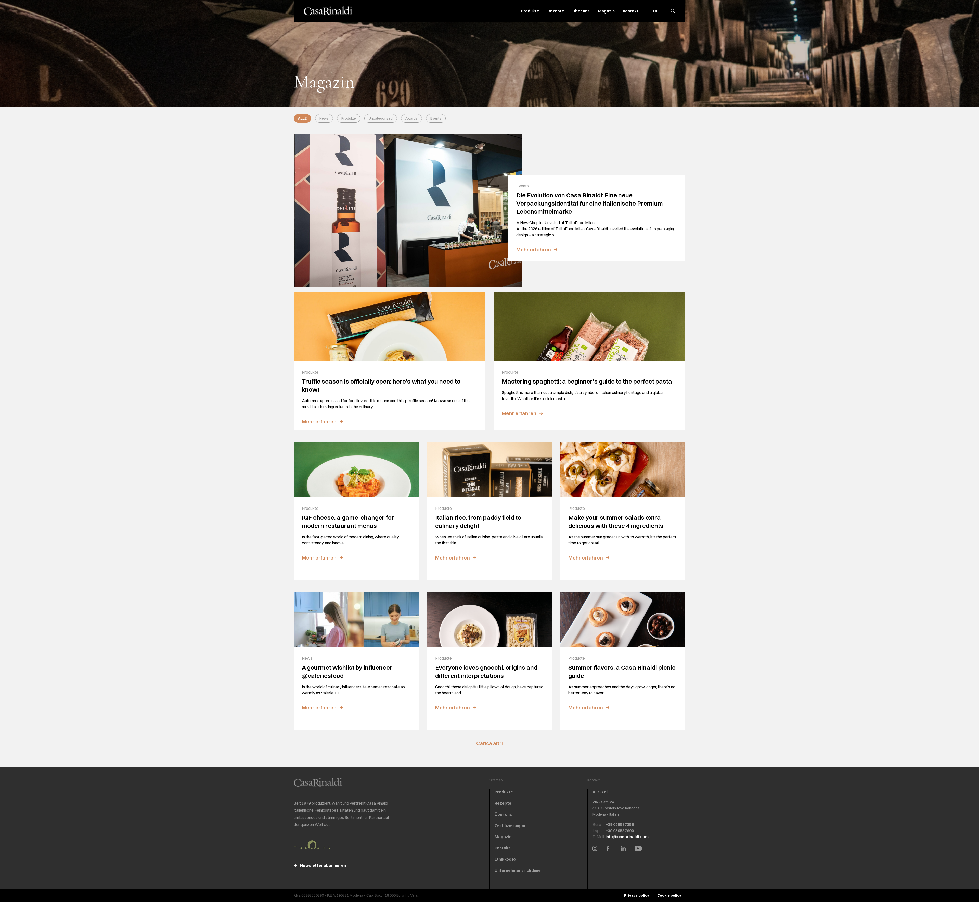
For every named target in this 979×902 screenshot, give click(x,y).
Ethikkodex (505, 859)
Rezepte (555, 11)
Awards (411, 118)
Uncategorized (381, 118)
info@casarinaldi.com (627, 836)
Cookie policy (669, 895)
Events (435, 118)
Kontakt (630, 11)
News (324, 118)
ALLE (302, 118)
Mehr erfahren (533, 249)
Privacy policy (636, 895)
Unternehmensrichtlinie (518, 870)
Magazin (606, 11)
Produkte (530, 11)
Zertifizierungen (510, 825)
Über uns (581, 11)
